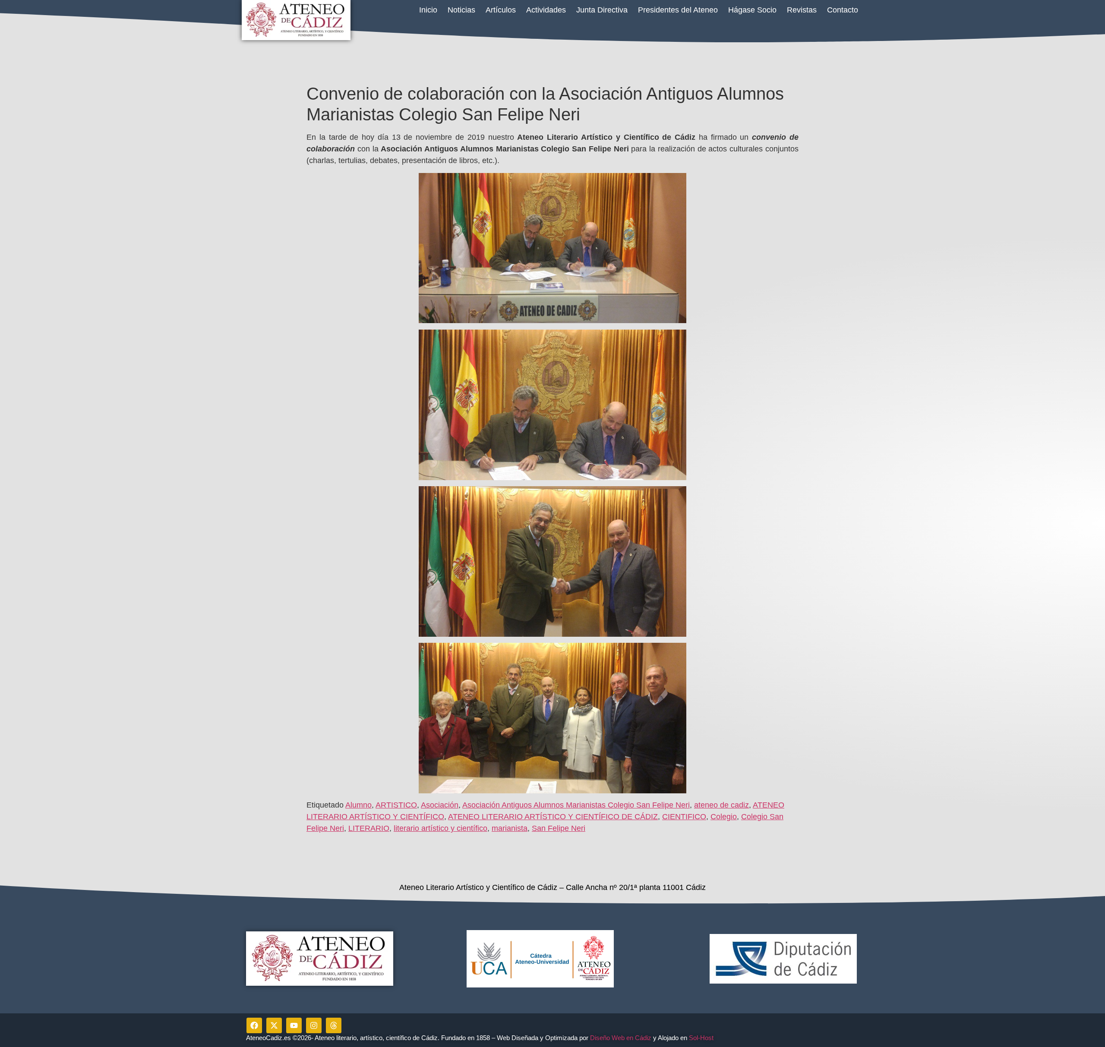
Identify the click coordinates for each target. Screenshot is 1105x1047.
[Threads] (333, 1025)
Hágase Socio (752, 10)
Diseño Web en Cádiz (620, 1037)
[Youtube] (294, 1025)
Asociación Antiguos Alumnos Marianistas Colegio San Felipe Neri (576, 805)
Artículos (501, 10)
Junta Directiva (602, 10)
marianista (509, 828)
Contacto (842, 10)
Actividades (546, 10)
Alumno (358, 805)
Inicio (428, 10)
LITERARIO (368, 828)
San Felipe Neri (558, 828)
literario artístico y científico (440, 828)
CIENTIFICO (684, 816)
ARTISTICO (396, 805)
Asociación (439, 805)
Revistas (802, 10)
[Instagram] (314, 1025)
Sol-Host (702, 1037)
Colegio (723, 816)
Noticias (461, 10)
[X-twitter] (274, 1025)
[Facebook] (254, 1025)
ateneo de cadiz (721, 805)
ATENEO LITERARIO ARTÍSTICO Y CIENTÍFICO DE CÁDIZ (553, 816)
